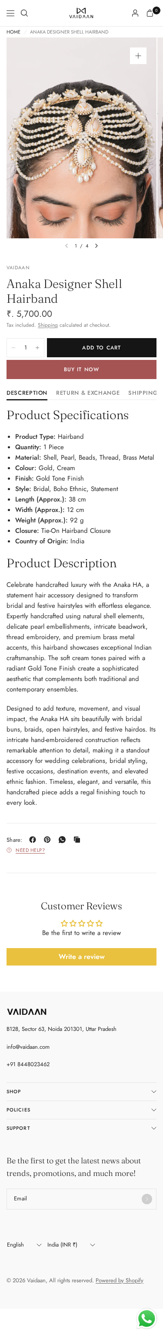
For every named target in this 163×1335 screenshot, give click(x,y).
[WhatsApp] (64, 839)
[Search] (24, 13)
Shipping (48, 325)
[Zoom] (138, 55)
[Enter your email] (147, 1199)
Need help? (30, 850)
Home (13, 32)
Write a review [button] (82, 957)
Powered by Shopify (119, 1280)
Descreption (27, 393)
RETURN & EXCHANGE (88, 393)
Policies (18, 1109)
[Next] (96, 245)
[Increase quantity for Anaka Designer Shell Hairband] (37, 348)
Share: (15, 840)
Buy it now (82, 369)
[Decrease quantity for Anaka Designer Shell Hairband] (13, 348)
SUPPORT (18, 1128)
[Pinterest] (49, 839)
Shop (14, 1091)
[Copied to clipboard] (78, 839)
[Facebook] (34, 839)
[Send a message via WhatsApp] (147, 1319)
